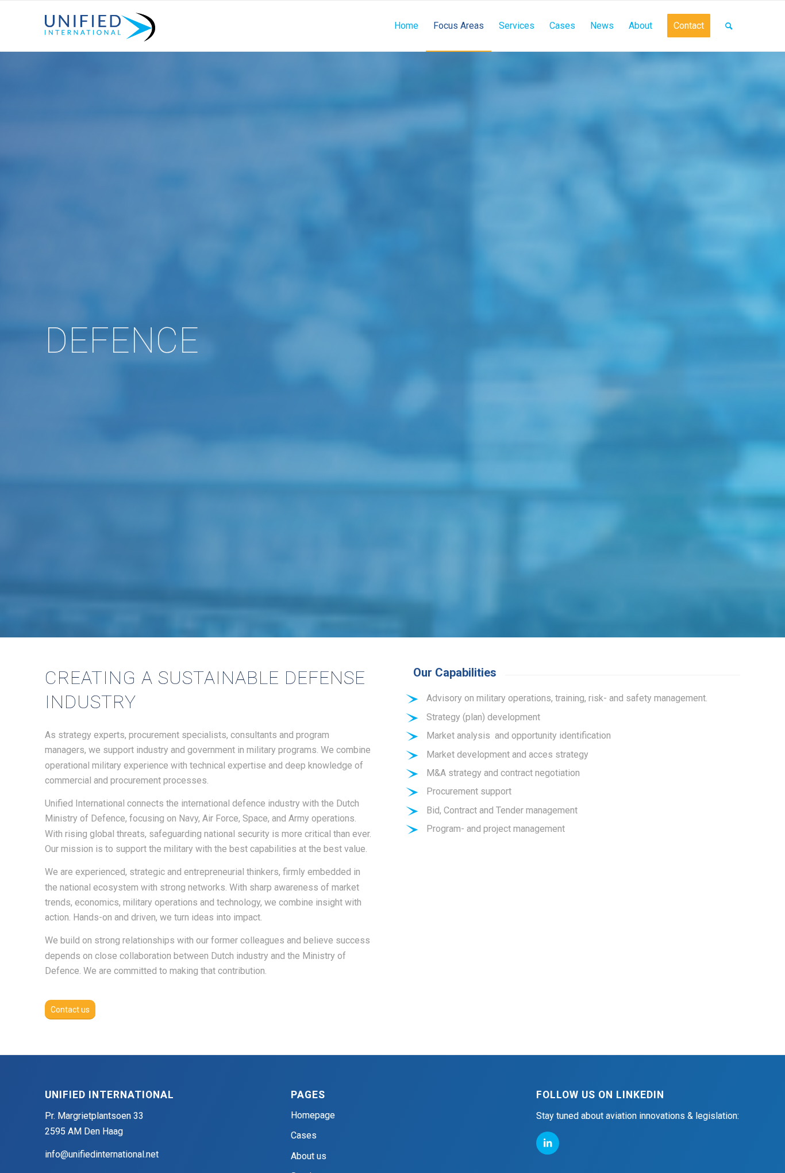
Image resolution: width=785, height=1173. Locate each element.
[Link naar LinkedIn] (547, 1143)
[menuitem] (406, 26)
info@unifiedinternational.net (102, 1154)
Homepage (313, 1115)
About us (308, 1156)
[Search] (729, 26)
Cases (304, 1135)
